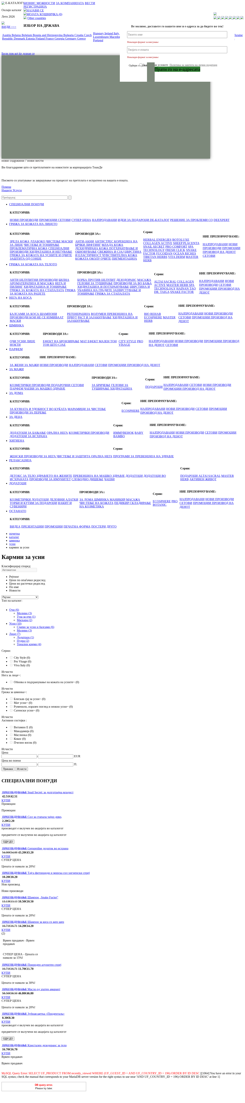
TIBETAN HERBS (155, 257)
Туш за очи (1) (26, 616)
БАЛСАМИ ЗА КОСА (25, 314)
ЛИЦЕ (31, 341)
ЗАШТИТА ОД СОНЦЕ (26, 258)
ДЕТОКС (16, 475)
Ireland (109, 33)
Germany (71, 38)
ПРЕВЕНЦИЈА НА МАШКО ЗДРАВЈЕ (99, 475)
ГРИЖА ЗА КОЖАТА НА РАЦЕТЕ (43, 292)
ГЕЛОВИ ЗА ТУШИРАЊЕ (95, 283)
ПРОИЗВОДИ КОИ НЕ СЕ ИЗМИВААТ (37, 317)
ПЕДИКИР (122, 503)
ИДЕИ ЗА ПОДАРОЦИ (134, 220)
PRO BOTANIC (165, 503)
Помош (6, 186)
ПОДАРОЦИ (154, 386)
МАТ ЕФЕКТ (89, 341)
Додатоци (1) (25, 637)
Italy (117, 33)
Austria (7, 35)
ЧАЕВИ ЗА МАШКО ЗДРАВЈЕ (44, 388)
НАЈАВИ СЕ (35, 10)
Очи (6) (14, 609)
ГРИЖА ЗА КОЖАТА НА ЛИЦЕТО (33, 224)
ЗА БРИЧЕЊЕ (101, 385)
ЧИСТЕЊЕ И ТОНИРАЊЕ (41, 244)
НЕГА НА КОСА (20, 297)
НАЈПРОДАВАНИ (104, 220)
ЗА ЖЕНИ (17, 365)
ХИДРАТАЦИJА (121, 388)
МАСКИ (15, 320)
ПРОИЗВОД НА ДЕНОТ (219, 252)
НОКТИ (15, 344)
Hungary (99, 33)
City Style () (22, 657)
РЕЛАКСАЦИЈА (20, 460)
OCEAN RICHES (184, 253)
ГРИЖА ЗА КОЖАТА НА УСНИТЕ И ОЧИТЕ (41, 255)
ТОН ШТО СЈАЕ (54, 344)
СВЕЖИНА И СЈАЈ (110, 251)
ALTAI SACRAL (165, 281)
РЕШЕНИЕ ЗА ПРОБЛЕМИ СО (191, 220)
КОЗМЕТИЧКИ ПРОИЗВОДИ (30, 385)
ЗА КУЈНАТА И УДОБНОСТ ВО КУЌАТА (38, 409)
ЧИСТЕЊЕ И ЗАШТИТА (74, 456)
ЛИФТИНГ (93, 244)
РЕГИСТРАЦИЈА (35, 6)
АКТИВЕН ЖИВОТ (202, 479)
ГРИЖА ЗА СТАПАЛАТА (112, 293)
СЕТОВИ (64, 220)
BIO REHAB (152, 314)
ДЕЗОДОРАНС (126, 279)
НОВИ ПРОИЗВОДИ (24, 220)
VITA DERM (176, 257)
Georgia (60, 38)
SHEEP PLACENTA (186, 243)
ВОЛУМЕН (99, 314)
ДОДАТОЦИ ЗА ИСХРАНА (28, 436)
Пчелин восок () (25, 742)
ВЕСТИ (90, 3)
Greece (81, 38)
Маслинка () (22, 735)
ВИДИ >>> (9, 27)
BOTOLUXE (180, 239)
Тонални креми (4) (29, 644)
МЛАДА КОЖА (112, 244)
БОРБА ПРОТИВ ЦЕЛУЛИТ (96, 279)
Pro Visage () (22, 661)
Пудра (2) (23, 640)
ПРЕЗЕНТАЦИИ (32, 526)
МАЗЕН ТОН (108, 341)
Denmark (20, 38)
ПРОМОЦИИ (48, 220)
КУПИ (6, 800)
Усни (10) (15, 623)
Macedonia (116, 36)
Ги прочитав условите (180, 65)
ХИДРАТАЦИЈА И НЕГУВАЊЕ (50, 251)
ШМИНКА (16, 325)
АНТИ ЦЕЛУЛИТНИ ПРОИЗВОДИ (34, 279)
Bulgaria (68, 35)
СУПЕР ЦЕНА (81, 220)
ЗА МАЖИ (31, 365)
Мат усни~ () (23, 702)
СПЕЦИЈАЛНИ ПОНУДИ (26, 204)
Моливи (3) (24, 613)
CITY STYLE (127, 341)
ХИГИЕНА (16, 440)
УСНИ (22, 341)
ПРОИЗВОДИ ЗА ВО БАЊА (133, 283)
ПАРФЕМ (16, 349)
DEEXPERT (221, 220)
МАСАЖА (144, 279)
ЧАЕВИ (109, 479)
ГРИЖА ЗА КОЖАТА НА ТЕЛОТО (33, 264)
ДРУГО (112, 526)
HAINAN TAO (186, 288)
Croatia (79, 35)
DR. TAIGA (161, 292)
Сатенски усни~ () (26, 710)
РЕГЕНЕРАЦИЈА (78, 314)
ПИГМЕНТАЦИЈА (124, 258)
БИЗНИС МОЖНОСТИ (39, 3)
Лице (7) (14, 634)
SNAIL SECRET (154, 246)
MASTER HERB (177, 285)
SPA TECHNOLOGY (174, 286)
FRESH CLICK (175, 250)
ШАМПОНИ (48, 314)
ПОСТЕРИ (98, 526)
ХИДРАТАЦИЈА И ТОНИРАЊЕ (45, 286)
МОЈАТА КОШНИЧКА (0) (44, 14)
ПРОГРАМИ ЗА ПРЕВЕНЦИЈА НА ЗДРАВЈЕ (143, 456)
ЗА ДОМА (16, 393)
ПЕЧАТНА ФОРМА (77, 526)
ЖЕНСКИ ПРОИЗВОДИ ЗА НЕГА (33, 456)
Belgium (27, 35)
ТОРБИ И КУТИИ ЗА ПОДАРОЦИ (33, 503)
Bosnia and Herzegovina (48, 35)
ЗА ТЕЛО (30, 475)
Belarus (17, 35)
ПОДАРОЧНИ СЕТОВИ (67, 385)
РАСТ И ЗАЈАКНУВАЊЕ (95, 317)
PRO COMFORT (176, 246)
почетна (14, 533)
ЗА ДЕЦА (15, 417)
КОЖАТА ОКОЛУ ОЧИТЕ (93, 258)
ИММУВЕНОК (123, 432)
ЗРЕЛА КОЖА (19, 241)
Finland (41, 38)
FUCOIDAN (164, 253)
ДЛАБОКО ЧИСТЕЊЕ (45, 241)
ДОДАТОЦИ (134, 475)
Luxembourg (101, 36)
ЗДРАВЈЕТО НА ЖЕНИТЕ (54, 475)
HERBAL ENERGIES (157, 239)
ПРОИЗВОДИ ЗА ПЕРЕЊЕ (28, 412)
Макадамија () (23, 731)
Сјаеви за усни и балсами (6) (35, 627)
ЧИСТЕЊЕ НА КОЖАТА (96, 503)
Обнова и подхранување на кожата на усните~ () (46, 682)
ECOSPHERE (153, 317)
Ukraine (238, 35)
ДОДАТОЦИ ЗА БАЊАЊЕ (28, 432)
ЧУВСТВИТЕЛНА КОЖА (119, 255)
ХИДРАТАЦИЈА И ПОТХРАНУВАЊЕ (103, 286)
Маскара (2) (24, 620)
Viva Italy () (22, 665)
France (50, 38)
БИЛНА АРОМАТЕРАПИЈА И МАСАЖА (39, 281)
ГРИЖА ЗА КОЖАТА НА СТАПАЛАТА (37, 290)
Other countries (36, 18)
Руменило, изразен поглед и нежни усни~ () (43, 706)
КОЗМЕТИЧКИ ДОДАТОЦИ (29, 499)
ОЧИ (13, 341)
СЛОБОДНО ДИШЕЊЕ (87, 479)
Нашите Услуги (12, 190)
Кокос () (20, 738)
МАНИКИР (118, 499)
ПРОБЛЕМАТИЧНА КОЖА (28, 248)
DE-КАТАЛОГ (159, 220)
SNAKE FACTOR (182, 292)
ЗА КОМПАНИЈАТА (70, 3)
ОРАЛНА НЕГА (57, 432)
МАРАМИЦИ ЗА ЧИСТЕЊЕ (87, 409)
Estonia (31, 38)
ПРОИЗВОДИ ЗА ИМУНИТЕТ (50, 479)
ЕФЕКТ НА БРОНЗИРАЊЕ (61, 341)
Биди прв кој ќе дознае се (18, 53)
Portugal (98, 40)
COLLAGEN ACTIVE (157, 243)
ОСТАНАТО (17, 511)
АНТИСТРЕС (104, 241)
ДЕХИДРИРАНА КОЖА (92, 248)
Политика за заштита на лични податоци (193, 65)
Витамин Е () (23, 727)
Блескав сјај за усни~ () (29, 699)
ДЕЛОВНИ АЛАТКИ (64, 499)
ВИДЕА (15, 526)
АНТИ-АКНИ (84, 241)
